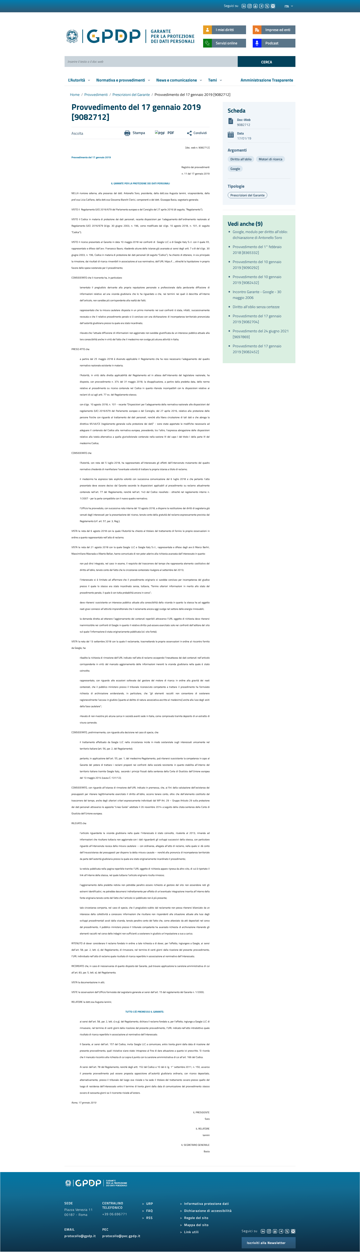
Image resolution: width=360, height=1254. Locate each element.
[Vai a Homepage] (96, 1187)
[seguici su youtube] (255, 5)
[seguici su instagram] (250, 5)
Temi (213, 80)
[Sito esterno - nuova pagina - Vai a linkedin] (263, 1230)
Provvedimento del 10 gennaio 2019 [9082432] (257, 279)
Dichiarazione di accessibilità (208, 1210)
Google (235, 168)
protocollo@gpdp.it (80, 1235)
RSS (149, 1217)
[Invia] (266, 61)
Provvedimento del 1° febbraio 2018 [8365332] (257, 249)
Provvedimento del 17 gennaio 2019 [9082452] (257, 349)
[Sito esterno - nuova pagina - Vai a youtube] (275, 1230)
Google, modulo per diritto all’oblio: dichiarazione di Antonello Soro (260, 234)
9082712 (243, 124)
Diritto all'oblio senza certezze (256, 307)
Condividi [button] (200, 132)
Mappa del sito (196, 1224)
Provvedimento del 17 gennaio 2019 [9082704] (257, 319)
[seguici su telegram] (261, 5)
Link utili (191, 1231)
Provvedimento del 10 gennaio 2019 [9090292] (257, 264)
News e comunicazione (177, 80)
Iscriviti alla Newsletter (266, 1242)
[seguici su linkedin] (244, 5)
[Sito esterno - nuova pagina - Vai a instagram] (269, 1230)
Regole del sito (196, 1217)
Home (75, 94)
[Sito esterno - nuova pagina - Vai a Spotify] (293, 1230)
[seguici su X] (267, 5)
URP (149, 1203)
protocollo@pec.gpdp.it (121, 1235)
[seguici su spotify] (273, 5)
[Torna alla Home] (130, 35)
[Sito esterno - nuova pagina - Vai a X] (287, 1230)
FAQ (149, 1210)
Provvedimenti (96, 94)
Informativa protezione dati (206, 1203)
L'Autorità (77, 80)
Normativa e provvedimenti (121, 80)
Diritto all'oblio (240, 159)
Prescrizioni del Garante (131, 94)
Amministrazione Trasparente (267, 80)
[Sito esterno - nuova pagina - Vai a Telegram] (281, 1230)
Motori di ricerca (270, 159)
